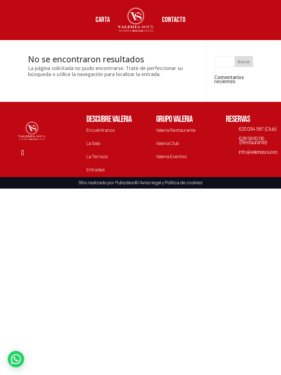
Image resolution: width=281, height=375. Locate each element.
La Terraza (97, 156)
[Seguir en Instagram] (37, 153)
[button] (16, 359)
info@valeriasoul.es (258, 152)
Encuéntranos (100, 130)
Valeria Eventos (171, 156)
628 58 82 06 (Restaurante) (253, 140)
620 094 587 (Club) (258, 128)
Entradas (95, 170)
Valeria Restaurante (176, 130)
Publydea (124, 183)
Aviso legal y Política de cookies (171, 183)
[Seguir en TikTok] (22, 153)
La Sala (93, 143)
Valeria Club (167, 143)
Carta (102, 20)
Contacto (174, 20)
